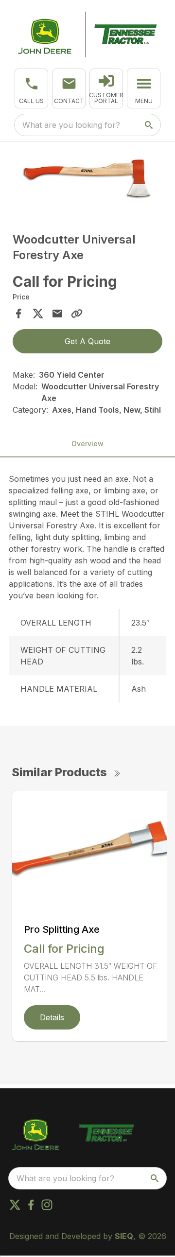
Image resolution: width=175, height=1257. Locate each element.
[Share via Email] (57, 313)
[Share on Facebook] (18, 313)
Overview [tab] (87, 443)
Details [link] (52, 1017)
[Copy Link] (77, 313)
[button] (31, 88)
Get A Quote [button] (87, 341)
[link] (106, 88)
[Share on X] (38, 313)
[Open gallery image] (87, 178)
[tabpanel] (87, 180)
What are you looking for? (71, 125)
